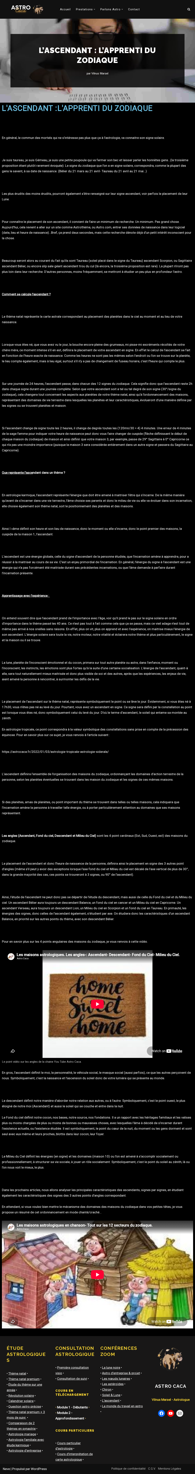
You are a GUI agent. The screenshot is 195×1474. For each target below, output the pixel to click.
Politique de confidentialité (128, 1468)
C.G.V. (152, 1468)
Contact (134, 9)
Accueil (65, 9)
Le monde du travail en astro (122, 1406)
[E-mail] (179, 1413)
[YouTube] (170, 1413)
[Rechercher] (188, 9)
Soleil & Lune (111, 1395)
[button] (94, 9)
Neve (6, 1469)
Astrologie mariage (22, 1434)
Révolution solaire (21, 1395)
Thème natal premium (24, 1379)
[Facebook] (161, 1413)
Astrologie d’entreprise (24, 1450)
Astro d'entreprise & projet (121, 1373)
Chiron (106, 1389)
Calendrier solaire (21, 1401)
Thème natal (17, 1373)
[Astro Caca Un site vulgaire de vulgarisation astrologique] (26, 9)
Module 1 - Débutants (72, 1407)
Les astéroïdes (113, 1384)
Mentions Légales (169, 1468)
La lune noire (111, 1367)
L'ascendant (110, 1400)
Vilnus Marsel (99, 73)
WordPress (39, 1469)
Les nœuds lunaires (116, 1379)
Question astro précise (24, 1406)
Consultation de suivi (72, 1379)
